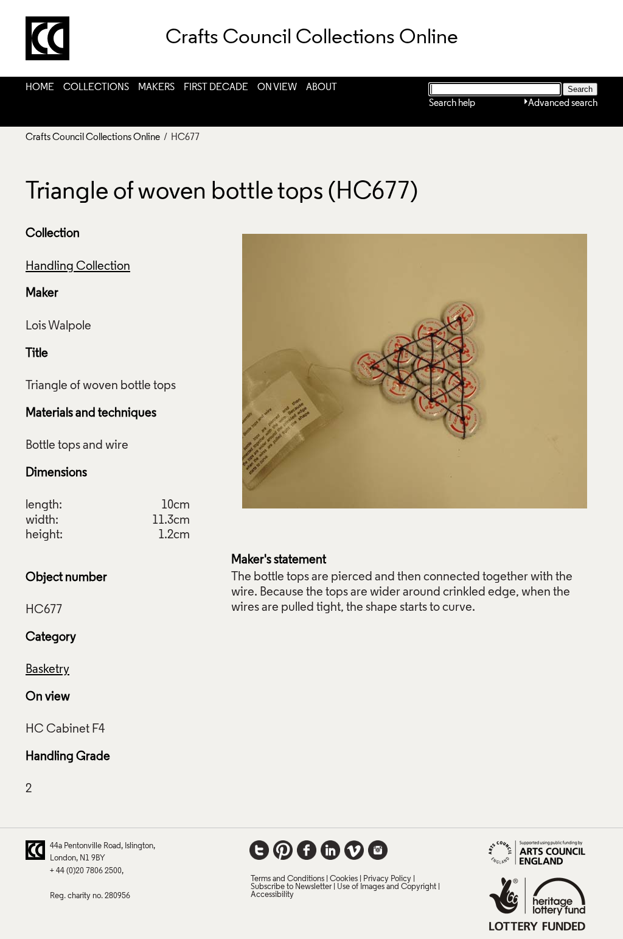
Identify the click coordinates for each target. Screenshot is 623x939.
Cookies (344, 879)
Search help (452, 103)
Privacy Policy (387, 879)
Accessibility (272, 895)
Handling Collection (78, 267)
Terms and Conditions (287, 879)
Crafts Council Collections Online (93, 137)
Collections (96, 88)
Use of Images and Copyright (386, 887)
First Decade (216, 88)
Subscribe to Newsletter (291, 887)
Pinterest (283, 850)
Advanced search (562, 103)
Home (40, 88)
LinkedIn (330, 850)
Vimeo (354, 850)
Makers (156, 88)
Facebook (306, 850)
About (321, 88)
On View (277, 88)
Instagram (378, 850)
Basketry (47, 670)
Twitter (259, 850)
